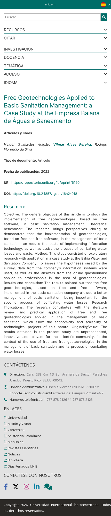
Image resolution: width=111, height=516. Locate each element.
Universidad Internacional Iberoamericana (64, 504)
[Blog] (50, 487)
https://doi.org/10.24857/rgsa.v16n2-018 (44, 194)
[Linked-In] (39, 487)
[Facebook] (8, 487)
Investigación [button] (19, 49)
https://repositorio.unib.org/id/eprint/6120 (45, 182)
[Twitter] (18, 487)
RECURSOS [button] (14, 30)
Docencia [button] (14, 57)
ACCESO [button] (12, 74)
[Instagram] (29, 487)
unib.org (50, 4)
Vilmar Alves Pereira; (74, 144)
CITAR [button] (9, 38)
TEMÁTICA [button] (13, 66)
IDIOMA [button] (11, 83)
